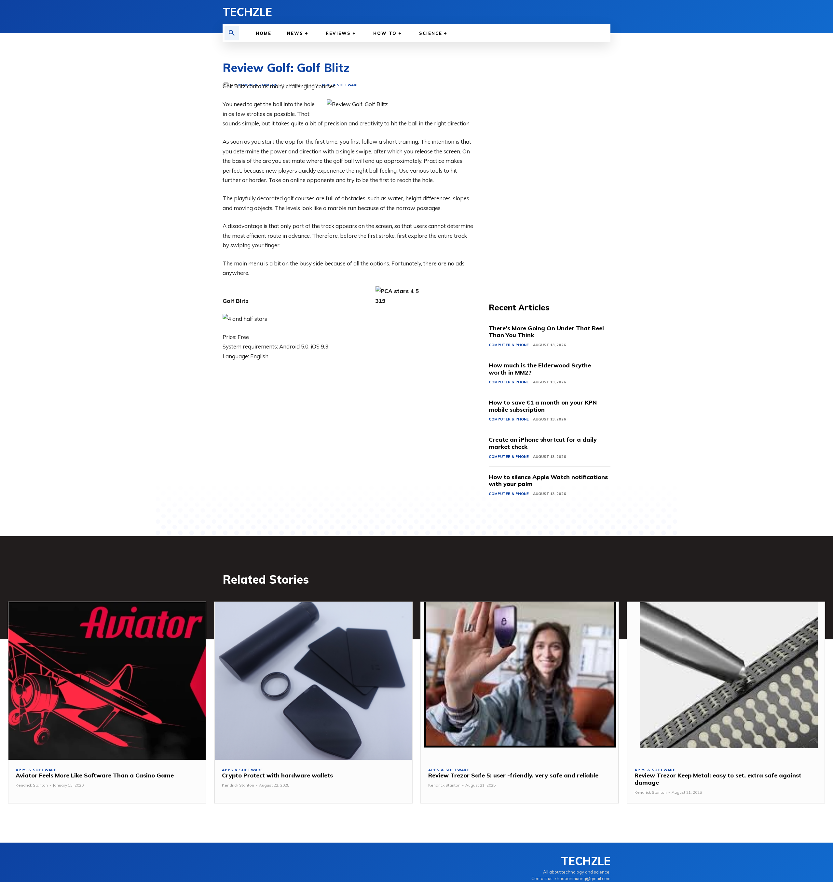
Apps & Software (36, 770)
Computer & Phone (509, 345)
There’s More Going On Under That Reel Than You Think (546, 331)
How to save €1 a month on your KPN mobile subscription (543, 406)
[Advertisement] (549, 179)
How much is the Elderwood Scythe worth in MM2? (540, 369)
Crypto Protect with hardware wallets (277, 775)
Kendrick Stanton (32, 785)
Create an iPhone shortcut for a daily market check (543, 443)
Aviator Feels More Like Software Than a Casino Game (95, 775)
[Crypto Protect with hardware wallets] (313, 681)
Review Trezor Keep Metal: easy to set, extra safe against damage (718, 779)
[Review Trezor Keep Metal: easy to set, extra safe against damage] (726, 681)
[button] (232, 33)
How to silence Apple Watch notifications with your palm (548, 480)
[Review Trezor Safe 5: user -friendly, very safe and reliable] (519, 681)
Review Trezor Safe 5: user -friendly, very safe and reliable (513, 775)
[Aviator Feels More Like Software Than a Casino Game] (107, 681)
